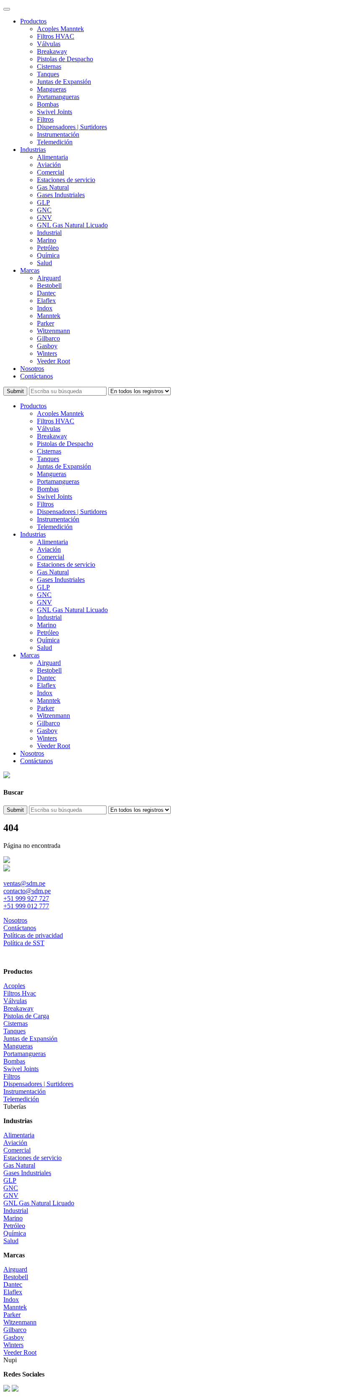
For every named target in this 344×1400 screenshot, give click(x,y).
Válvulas (48, 43)
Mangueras (51, 89)
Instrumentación (58, 134)
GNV (44, 217)
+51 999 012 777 (26, 906)
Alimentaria (52, 157)
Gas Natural (53, 187)
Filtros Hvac (19, 993)
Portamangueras (58, 96)
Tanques (48, 74)
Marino (46, 240)
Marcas (29, 270)
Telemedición (55, 142)
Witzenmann (53, 330)
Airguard (49, 278)
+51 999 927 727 (26, 898)
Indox (44, 308)
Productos (33, 21)
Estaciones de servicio (66, 179)
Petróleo (48, 247)
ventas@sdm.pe (24, 883)
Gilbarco (48, 338)
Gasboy (47, 345)
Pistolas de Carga (26, 1015)
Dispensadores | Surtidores (72, 126)
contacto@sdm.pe (27, 890)
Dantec (46, 293)
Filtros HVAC (55, 36)
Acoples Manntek (60, 28)
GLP (43, 202)
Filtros (45, 119)
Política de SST (23, 942)
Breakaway (52, 51)
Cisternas (49, 66)
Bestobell (49, 285)
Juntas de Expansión (64, 81)
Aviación (49, 164)
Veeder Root (53, 361)
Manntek (48, 315)
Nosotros (32, 368)
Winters (47, 353)
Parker (45, 323)
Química (48, 255)
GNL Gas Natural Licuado (72, 225)
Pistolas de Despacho (65, 59)
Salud (44, 262)
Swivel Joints (54, 111)
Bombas (48, 104)
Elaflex (46, 300)
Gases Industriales (61, 194)
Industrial (49, 232)
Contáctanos (36, 376)
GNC (44, 210)
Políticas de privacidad (33, 935)
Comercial (50, 172)
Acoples (14, 985)
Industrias (33, 149)
